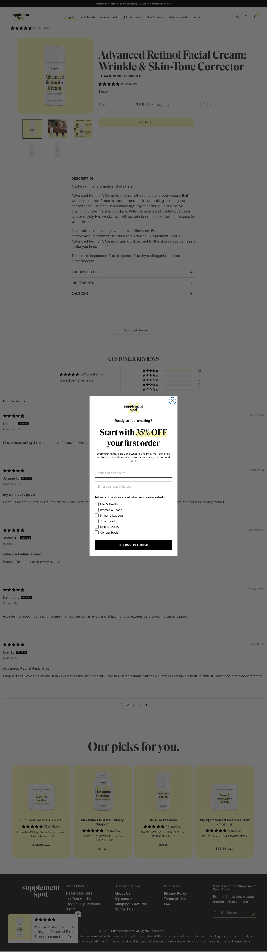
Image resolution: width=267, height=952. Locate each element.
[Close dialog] (172, 400)
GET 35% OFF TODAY (134, 545)
